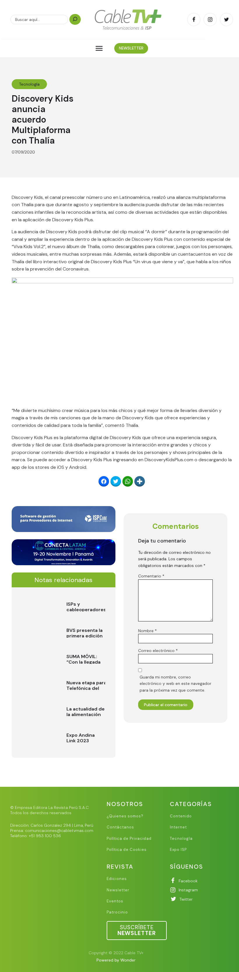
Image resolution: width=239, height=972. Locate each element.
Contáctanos (120, 827)
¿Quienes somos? (125, 816)
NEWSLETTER (131, 48)
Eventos (115, 901)
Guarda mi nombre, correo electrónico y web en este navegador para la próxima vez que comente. (175, 683)
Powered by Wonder (116, 960)
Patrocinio (117, 912)
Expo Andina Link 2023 (80, 738)
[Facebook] (104, 481)
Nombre (147, 630)
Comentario (151, 576)
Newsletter (118, 890)
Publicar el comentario (165, 704)
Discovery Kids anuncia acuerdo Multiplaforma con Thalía (42, 119)
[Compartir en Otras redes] (139, 481)
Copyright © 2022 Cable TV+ (116, 952)
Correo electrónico (158, 650)
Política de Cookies (127, 850)
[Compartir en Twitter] (115, 481)
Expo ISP (178, 850)
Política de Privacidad (129, 839)
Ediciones (117, 879)
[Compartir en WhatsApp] (127, 481)
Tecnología (29, 84)
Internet (178, 827)
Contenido (181, 816)
